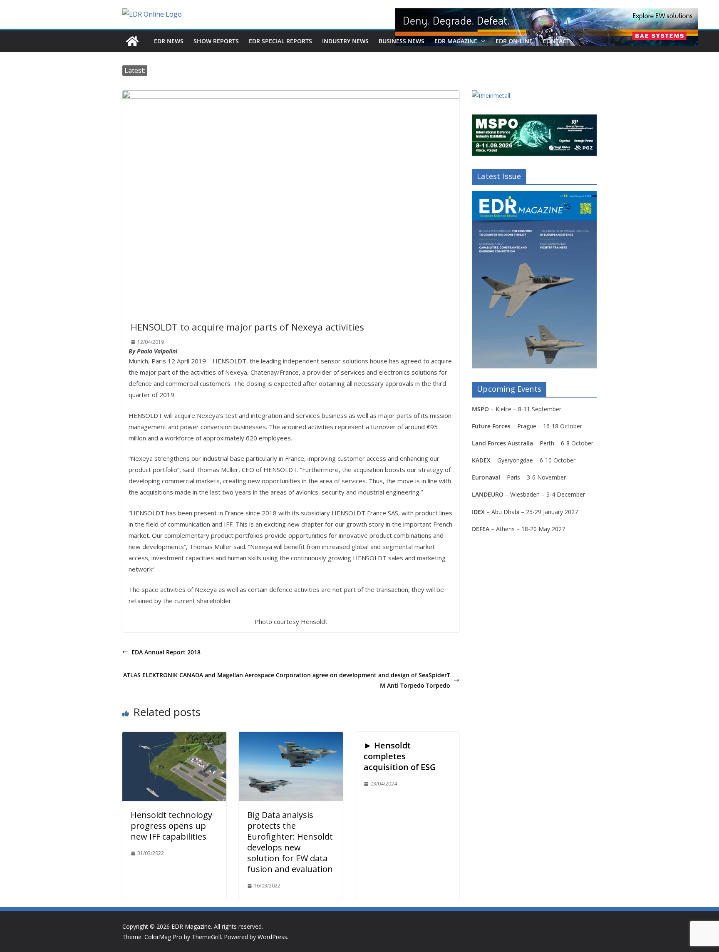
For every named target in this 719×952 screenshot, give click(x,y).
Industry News (345, 41)
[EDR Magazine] (132, 41)
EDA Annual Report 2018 (166, 652)
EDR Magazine (455, 41)
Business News (401, 41)
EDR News (168, 41)
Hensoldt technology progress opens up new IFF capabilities (171, 825)
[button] (481, 41)
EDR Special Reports (280, 41)
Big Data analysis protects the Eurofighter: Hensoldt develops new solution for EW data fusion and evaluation (290, 842)
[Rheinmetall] (491, 95)
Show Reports (216, 41)
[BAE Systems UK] (546, 27)
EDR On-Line (514, 41)
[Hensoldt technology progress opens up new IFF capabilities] (174, 737)
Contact (556, 41)
